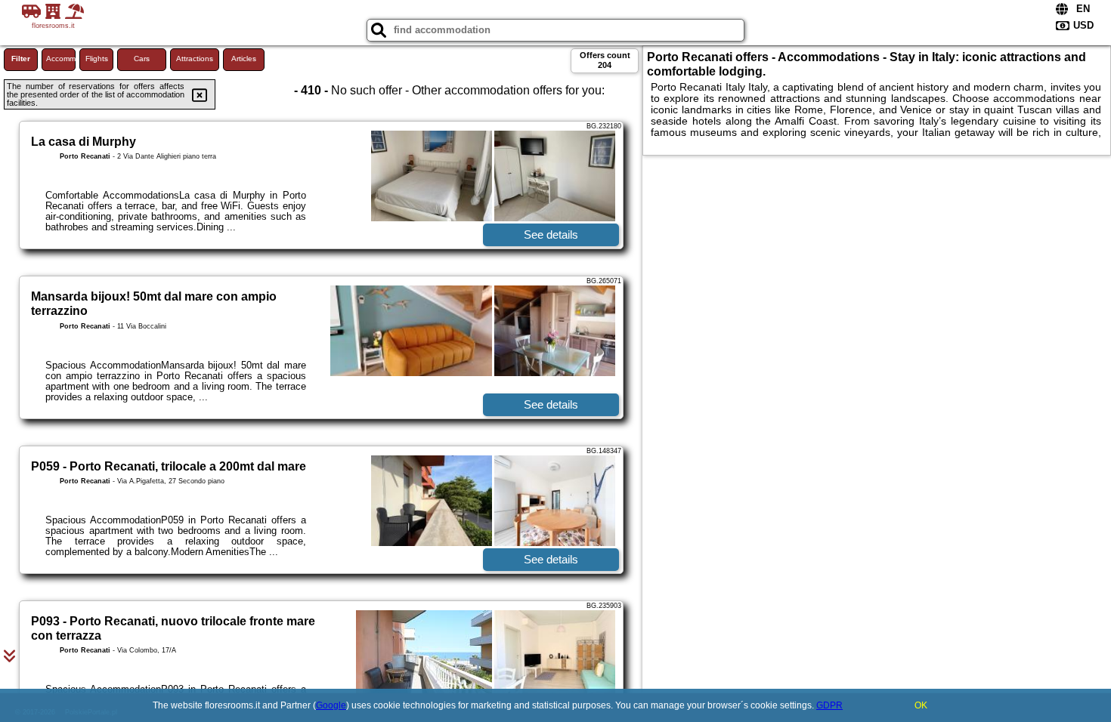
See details (551, 234)
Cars (142, 58)
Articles (243, 58)
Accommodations (61, 58)
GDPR (829, 705)
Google (331, 705)
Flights (96, 58)
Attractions (194, 58)
